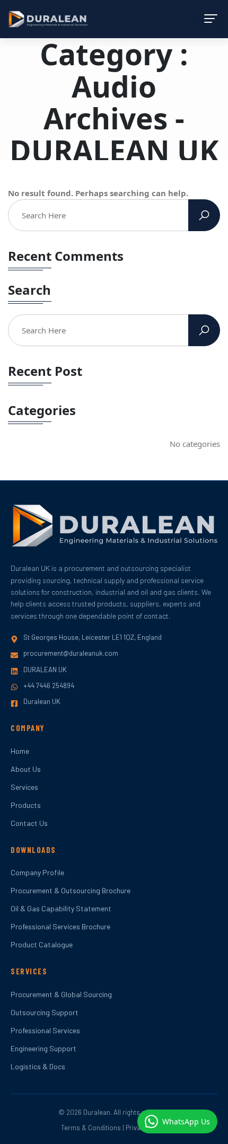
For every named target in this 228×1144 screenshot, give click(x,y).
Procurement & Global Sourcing (61, 994)
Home (20, 750)
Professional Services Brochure (60, 926)
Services (24, 786)
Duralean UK (41, 701)
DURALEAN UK (45, 669)
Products (26, 804)
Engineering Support (43, 1048)
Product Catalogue (42, 944)
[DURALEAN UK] (47, 19)
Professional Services (45, 1030)
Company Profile (37, 872)
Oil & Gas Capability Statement (61, 908)
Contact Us (29, 823)
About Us (26, 768)
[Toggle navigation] (209, 18)
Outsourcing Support (44, 1012)
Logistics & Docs (38, 1066)
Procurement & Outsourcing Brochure (70, 890)
